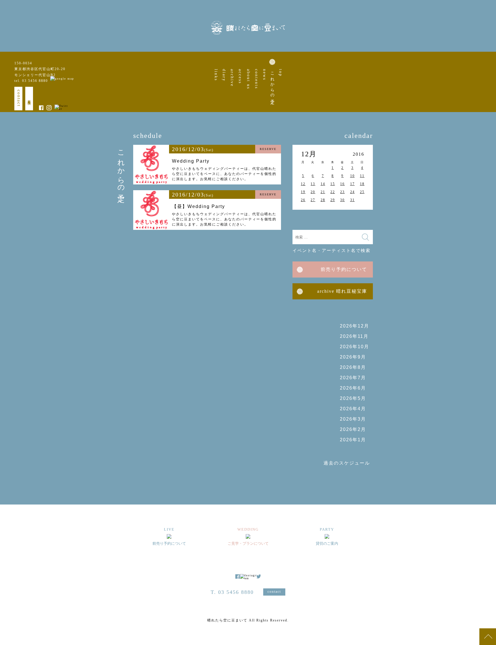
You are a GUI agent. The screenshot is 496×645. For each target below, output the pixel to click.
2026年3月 (353, 419)
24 (352, 192)
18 (362, 184)
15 (332, 184)
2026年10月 (354, 346)
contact (19, 98)
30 (342, 200)
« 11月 (304, 216)
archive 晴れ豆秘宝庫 (342, 291)
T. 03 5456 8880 (232, 592)
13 (313, 184)
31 (352, 200)
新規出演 (29, 98)
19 (303, 192)
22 (332, 192)
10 (352, 176)
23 (342, 192)
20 (313, 192)
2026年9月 (353, 357)
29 (332, 200)
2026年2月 (353, 429)
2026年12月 (354, 326)
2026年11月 (354, 336)
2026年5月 (353, 398)
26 (303, 200)
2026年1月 (353, 439)
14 (323, 184)
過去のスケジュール (346, 463)
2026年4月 (353, 408)
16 (342, 184)
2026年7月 (353, 377)
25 (362, 192)
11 (362, 176)
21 (323, 192)
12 (303, 184)
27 (313, 200)
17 (352, 184)
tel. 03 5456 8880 (31, 81)
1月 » (361, 216)
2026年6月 (353, 388)
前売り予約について (344, 269)
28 (323, 200)
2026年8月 (353, 367)
